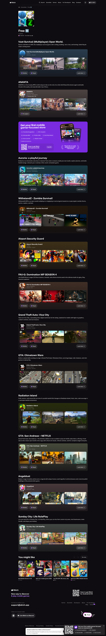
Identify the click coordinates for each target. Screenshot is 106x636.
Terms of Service (29, 625)
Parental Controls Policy (61, 625)
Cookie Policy (49, 625)
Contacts (78, 2)
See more (84, 557)
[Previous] (74, 557)
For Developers (67, 2)
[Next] (78, 557)
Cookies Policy (35, 633)
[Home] (13, 2)
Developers (77, 602)
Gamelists (48, 2)
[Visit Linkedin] (13, 615)
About (59, 2)
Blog (73, 2)
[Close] (103, 625)
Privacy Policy (40, 625)
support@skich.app (20, 605)
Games (55, 2)
